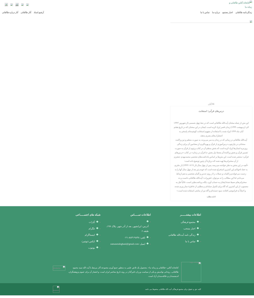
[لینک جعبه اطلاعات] (27, 4)
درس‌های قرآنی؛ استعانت (211, 111)
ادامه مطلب (211, 196)
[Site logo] (240, 5)
